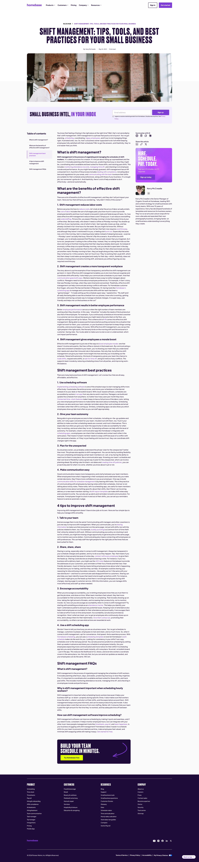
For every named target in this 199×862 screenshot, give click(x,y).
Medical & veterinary (71, 798)
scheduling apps (63, 433)
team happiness (121, 724)
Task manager (31, 816)
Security (140, 807)
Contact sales (142, 798)
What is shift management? (38, 140)
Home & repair (69, 801)
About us (141, 789)
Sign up (161, 112)
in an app (78, 394)
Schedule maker (106, 810)
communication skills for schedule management (76, 481)
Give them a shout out (101, 618)
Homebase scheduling (66, 637)
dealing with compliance (106, 172)
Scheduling (31, 789)
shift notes (99, 561)
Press (139, 795)
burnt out (108, 231)
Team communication (34, 813)
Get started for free (104, 731)
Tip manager (31, 819)
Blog (102, 789)
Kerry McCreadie (90, 49)
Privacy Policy (135, 855)
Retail (66, 792)
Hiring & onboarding (33, 801)
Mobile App (31, 829)
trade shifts (61, 358)
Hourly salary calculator (108, 816)
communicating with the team (100, 174)
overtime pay (122, 229)
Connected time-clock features (70, 399)
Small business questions (109, 798)
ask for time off (91, 358)
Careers (140, 792)
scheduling (69, 138)
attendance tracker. (96, 605)
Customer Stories (107, 801)
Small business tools (107, 795)
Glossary (104, 804)
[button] (50, 5)
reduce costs (84, 209)
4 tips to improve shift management (36, 162)
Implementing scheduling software (71, 387)
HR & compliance (33, 804)
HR (105, 319)
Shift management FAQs (37, 169)
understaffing (66, 219)
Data (102, 807)
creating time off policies (112, 462)
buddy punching (97, 529)
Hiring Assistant (32, 810)
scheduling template (95, 637)
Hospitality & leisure (70, 807)
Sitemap (141, 813)
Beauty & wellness (70, 795)
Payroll (29, 798)
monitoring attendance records (76, 167)
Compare (104, 822)
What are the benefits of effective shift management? (39, 146)
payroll (107, 724)
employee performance (72, 309)
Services (67, 804)
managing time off (97, 167)
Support (103, 792)
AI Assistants (31, 807)
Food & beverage (70, 789)
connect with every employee (106, 556)
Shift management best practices (37, 154)
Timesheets (31, 795)
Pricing (73, 5)
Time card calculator (107, 813)
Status (140, 804)
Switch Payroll (105, 826)
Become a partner (144, 801)
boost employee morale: (108, 344)
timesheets (99, 724)
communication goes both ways (69, 278)
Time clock (30, 792)
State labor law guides (108, 819)
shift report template (99, 491)
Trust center (142, 810)
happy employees (93, 138)
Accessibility (147, 855)
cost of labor (65, 211)
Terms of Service (122, 855)
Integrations (31, 822)
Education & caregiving (71, 810)
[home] (34, 5)
